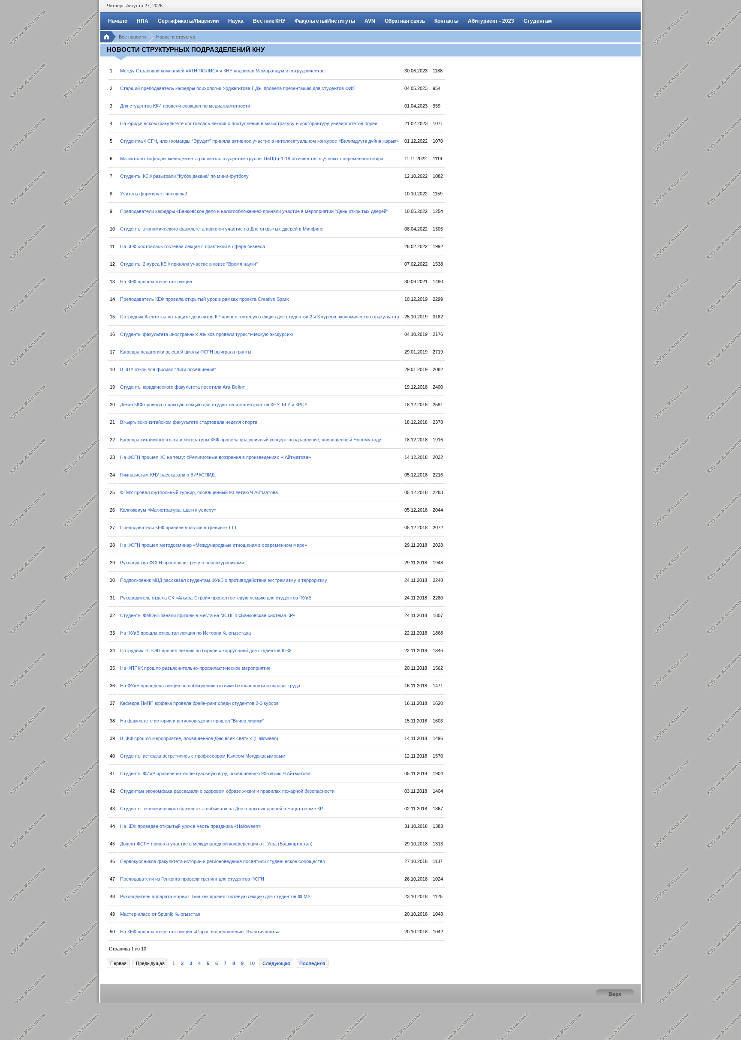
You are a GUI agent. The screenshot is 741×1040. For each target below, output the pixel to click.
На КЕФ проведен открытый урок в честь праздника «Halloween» (190, 826)
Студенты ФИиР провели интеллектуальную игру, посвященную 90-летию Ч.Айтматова (215, 773)
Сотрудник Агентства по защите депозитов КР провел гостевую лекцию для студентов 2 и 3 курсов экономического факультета (259, 316)
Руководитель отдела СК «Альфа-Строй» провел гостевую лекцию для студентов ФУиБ (215, 597)
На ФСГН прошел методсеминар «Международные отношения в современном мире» (213, 545)
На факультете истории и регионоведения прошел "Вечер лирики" (192, 720)
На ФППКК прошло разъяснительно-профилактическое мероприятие (195, 668)
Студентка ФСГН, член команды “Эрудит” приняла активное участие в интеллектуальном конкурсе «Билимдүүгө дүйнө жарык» (259, 141)
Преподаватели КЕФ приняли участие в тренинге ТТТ (178, 527)
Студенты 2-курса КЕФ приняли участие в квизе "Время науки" (189, 264)
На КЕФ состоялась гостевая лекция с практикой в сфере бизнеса (192, 246)
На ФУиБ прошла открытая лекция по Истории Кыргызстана (185, 632)
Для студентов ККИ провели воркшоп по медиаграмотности (185, 105)
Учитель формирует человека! (153, 193)
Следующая (276, 963)
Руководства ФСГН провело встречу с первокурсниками (182, 562)
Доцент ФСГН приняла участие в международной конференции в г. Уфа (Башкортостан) (216, 843)
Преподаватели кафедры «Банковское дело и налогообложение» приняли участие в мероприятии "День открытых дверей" (254, 211)
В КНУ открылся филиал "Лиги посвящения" (168, 369)
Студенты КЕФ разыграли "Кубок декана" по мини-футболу (184, 176)
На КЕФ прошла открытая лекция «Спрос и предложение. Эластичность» (200, 931)
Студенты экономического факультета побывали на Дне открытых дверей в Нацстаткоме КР (221, 808)
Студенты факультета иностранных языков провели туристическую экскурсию (206, 334)
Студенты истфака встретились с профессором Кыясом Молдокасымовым (203, 755)
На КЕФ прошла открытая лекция (156, 281)
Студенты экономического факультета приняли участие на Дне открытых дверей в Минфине (221, 228)
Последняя (312, 963)
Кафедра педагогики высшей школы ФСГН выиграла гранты (185, 351)
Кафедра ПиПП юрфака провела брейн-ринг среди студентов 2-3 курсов (199, 703)
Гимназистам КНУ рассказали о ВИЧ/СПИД (167, 474)
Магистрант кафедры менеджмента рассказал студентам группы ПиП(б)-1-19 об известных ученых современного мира (251, 158)
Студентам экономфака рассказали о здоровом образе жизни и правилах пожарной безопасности (227, 791)
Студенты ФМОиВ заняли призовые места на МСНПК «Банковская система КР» (207, 615)
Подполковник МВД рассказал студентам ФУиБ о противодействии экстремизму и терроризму (223, 580)
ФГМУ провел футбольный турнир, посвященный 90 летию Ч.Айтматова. (199, 492)
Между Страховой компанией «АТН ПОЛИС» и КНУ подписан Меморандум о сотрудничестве (222, 70)
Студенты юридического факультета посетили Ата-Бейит (182, 387)
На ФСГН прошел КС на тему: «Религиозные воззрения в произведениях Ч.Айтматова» (215, 457)
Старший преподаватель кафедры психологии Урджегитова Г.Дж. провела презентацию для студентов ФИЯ (237, 88)
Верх (614, 994)
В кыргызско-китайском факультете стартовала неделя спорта (188, 422)
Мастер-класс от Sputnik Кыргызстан (160, 914)
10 (252, 963)
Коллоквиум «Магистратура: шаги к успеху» (168, 510)
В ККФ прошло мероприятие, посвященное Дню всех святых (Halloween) (199, 738)
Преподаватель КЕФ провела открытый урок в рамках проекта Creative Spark (204, 299)
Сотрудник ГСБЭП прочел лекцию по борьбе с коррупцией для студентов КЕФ (205, 650)
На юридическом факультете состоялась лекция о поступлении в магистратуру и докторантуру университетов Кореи (248, 123)
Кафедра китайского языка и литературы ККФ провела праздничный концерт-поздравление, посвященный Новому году (250, 439)
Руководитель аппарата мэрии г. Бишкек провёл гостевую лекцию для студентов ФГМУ (215, 896)
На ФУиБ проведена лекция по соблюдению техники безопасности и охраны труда (210, 685)
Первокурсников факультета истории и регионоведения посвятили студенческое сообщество (222, 861)
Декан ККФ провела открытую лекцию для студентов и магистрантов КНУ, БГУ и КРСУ (213, 404)
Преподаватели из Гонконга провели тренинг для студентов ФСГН (192, 878)
